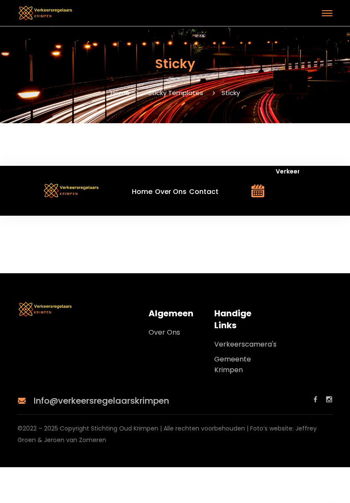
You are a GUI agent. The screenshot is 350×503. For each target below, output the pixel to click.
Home (120, 92)
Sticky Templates (175, 92)
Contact (204, 192)
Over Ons (171, 192)
